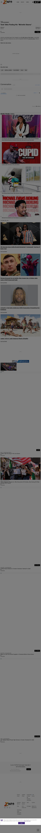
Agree (21, 823)
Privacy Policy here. (27, 820)
